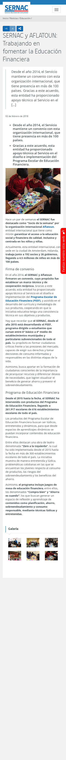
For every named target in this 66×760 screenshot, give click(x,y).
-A (13, 28)
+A (7, 28)
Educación (25, 18)
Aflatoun (48, 226)
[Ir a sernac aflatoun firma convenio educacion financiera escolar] (51, 556)
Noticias (14, 18)
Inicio (5, 18)
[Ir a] (14, 543)
